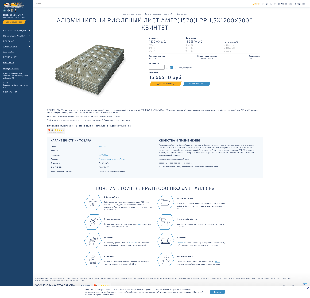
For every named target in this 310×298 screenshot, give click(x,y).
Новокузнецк (195, 278)
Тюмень (37, 280)
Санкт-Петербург (263, 278)
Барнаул (59, 278)
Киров (117, 278)
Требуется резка (185, 67)
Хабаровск (56, 280)
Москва (159, 278)
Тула (289, 278)
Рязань (247, 278)
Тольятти (279, 278)
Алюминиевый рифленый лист (112, 159)
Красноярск (132, 278)
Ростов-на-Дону (239, 278)
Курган (139, 278)
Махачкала (152, 278)
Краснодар (123, 278)
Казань (103, 278)
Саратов (272, 278)
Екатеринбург (83, 278)
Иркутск (97, 278)
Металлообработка (14, 36)
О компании (10, 46)
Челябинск (73, 280)
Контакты (8, 62)
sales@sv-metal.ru (11, 68)
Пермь (230, 278)
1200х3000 (103, 155)
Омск (213, 278)
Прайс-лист (10, 57)
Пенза (225, 278)
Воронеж (74, 278)
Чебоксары (64, 280)
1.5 (100, 150)
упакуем (132, 242)
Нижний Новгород (184, 278)
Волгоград (67, 278)
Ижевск (91, 278)
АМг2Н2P (103, 146)
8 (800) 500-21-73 (13, 14)
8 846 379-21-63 (10, 92)
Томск (285, 278)
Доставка (8, 52)
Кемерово (110, 278)
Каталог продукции (14, 30)
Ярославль (81, 280)
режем (141, 224)
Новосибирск (205, 278)
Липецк (144, 278)
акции (217, 261)
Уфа (50, 280)
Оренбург (218, 278)
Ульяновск (44, 280)
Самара (253, 278)
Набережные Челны (170, 278)
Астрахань (52, 278)
